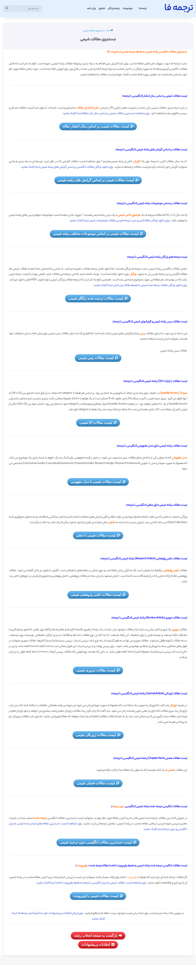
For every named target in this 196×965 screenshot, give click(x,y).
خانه (108, 31)
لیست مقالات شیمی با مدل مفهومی (96, 481)
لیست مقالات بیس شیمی (96, 357)
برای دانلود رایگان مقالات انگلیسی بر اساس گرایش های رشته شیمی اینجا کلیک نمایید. (67, 167)
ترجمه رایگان (114, 9)
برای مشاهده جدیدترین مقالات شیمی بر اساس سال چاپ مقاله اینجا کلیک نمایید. (106, 113)
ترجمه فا (143, 9)
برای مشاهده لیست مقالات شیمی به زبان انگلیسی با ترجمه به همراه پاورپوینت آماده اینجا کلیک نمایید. (91, 883)
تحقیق (102, 9)
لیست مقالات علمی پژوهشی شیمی (96, 594)
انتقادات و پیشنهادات (95, 944)
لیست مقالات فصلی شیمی (96, 783)
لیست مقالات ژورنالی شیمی (96, 734)
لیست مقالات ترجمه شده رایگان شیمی (95, 298)
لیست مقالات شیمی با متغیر (95, 535)
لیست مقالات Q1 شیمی (95, 422)
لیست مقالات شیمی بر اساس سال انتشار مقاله (96, 126)
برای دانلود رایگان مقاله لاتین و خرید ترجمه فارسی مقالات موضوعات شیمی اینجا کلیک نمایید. (119, 221)
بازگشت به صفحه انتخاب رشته (96, 935)
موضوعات (127, 9)
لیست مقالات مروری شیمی (95, 670)
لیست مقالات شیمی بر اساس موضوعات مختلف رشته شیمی (95, 233)
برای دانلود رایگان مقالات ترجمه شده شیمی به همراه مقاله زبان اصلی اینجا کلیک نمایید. (140, 285)
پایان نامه (91, 9)
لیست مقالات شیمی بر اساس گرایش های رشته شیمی (96, 180)
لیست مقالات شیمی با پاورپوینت (95, 895)
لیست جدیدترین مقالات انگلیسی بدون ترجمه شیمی (96, 842)
